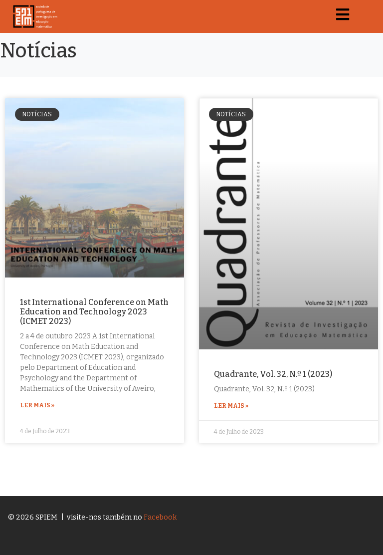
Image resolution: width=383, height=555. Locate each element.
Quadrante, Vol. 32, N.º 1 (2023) (273, 374)
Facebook (160, 517)
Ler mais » (37, 405)
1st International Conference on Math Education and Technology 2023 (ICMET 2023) (94, 311)
